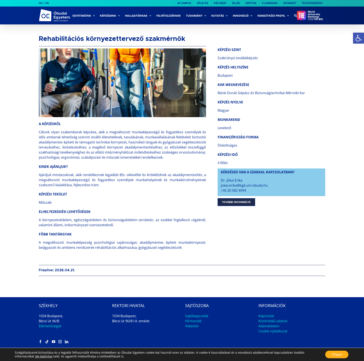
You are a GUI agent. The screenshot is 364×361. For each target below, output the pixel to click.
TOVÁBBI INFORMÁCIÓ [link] (236, 202)
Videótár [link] (192, 326)
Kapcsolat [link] (266, 316)
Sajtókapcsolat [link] (196, 316)
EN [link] (47, 3)
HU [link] (41, 3)
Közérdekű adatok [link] (272, 321)
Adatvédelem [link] (268, 326)
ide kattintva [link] (43, 356)
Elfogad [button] (337, 354)
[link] (358, 38)
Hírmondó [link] (193, 321)
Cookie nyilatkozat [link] (272, 331)
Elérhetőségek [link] (50, 326)
